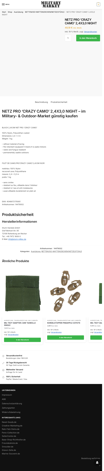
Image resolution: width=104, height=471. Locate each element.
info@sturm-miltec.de (17, 239)
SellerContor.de (9, 436)
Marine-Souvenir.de (11, 453)
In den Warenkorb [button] (22, 340)
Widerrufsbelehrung (11, 412)
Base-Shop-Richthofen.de (14, 439)
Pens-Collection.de (10, 432)
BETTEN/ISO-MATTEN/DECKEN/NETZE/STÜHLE (44, 12)
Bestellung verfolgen (90, 458)
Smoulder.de (7, 446)
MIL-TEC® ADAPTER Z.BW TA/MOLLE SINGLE (20, 324)
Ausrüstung (18, 12)
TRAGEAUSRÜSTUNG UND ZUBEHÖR (26, 320)
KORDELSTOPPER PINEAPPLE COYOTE (63, 323)
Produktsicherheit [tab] (59, 102)
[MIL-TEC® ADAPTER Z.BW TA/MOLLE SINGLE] (22, 292)
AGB (4, 399)
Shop (10, 12)
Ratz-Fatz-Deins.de (10, 429)
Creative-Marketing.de (12, 425)
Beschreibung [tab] (41, 102)
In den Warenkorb (88, 38)
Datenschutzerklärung (12, 403)
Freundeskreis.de (10, 443)
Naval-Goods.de (9, 422)
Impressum (7, 395)
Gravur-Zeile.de (9, 450)
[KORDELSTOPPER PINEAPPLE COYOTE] (65, 292)
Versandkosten (90, 32)
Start (4, 12)
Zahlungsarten (8, 408)
